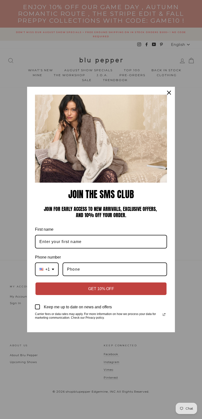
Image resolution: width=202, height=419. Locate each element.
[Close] (169, 93)
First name (44, 229)
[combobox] (47, 269)
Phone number (48, 257)
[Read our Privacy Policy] (164, 314)
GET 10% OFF (101, 289)
